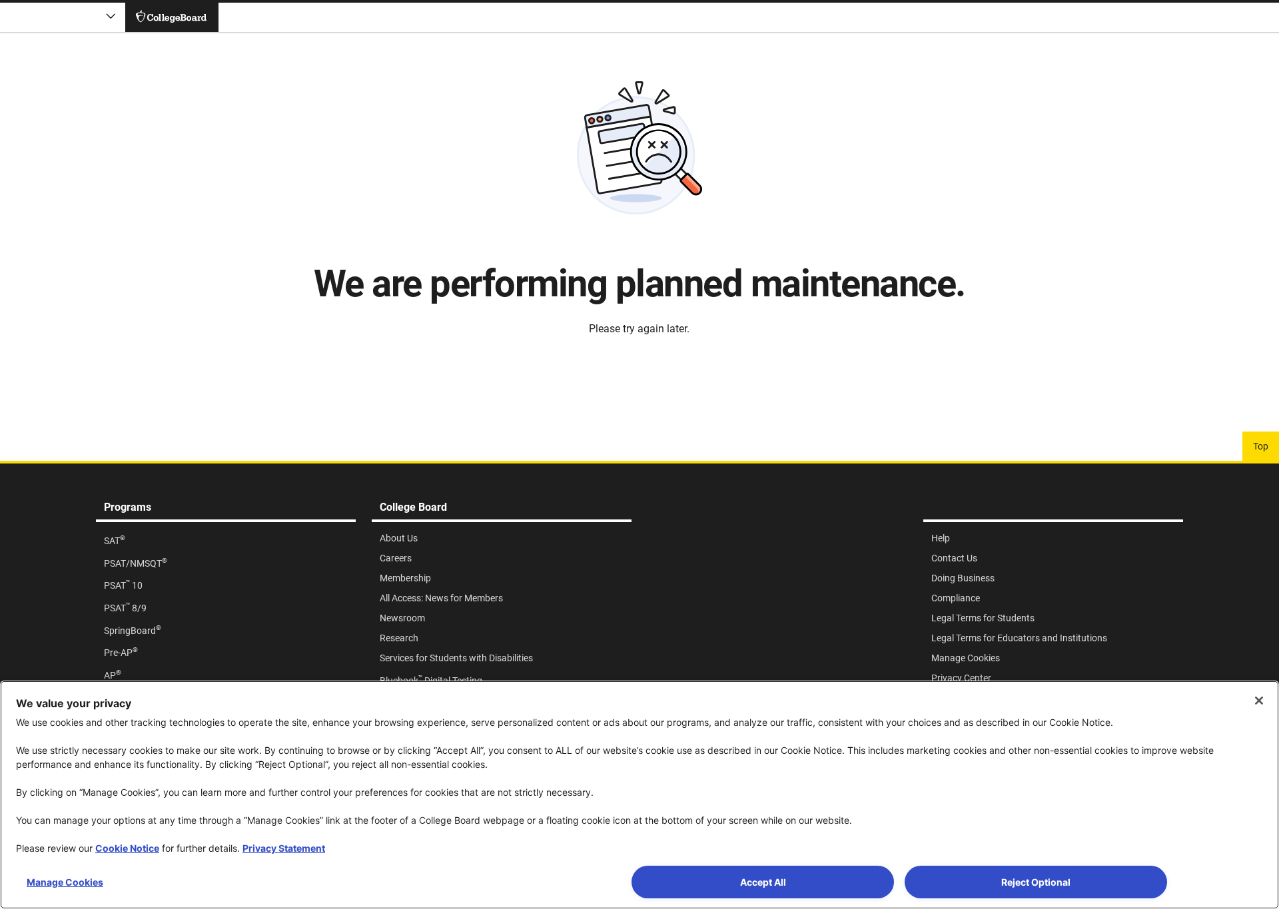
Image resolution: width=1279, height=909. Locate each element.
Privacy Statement (283, 848)
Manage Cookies (65, 882)
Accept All (763, 882)
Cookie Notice (127, 848)
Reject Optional (1035, 882)
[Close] (1259, 700)
